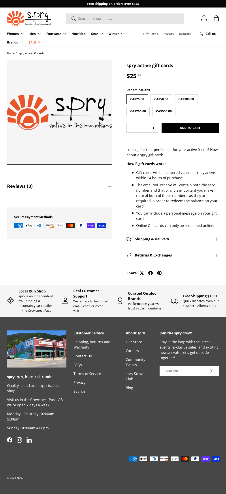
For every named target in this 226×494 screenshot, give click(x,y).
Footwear (53, 33)
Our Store (134, 341)
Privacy (79, 382)
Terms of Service (87, 373)
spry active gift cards (31, 53)
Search (79, 391)
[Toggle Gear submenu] (101, 33)
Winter (114, 33)
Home (11, 53)
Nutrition (79, 33)
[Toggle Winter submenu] (122, 33)
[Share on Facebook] (150, 273)
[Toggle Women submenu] (22, 33)
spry (19, 478)
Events (168, 34)
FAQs (77, 364)
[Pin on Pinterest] (159, 273)
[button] (216, 18)
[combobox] (125, 18)
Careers (132, 350)
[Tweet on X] (141, 273)
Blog (129, 387)
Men (32, 33)
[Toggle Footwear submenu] (64, 33)
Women (13, 33)
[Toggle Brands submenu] (21, 42)
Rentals (185, 34)
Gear (94, 33)
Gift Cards (150, 34)
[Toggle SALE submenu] (39, 42)
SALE (32, 42)
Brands (12, 42)
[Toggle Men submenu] (39, 33)
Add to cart (190, 128)
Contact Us (82, 356)
